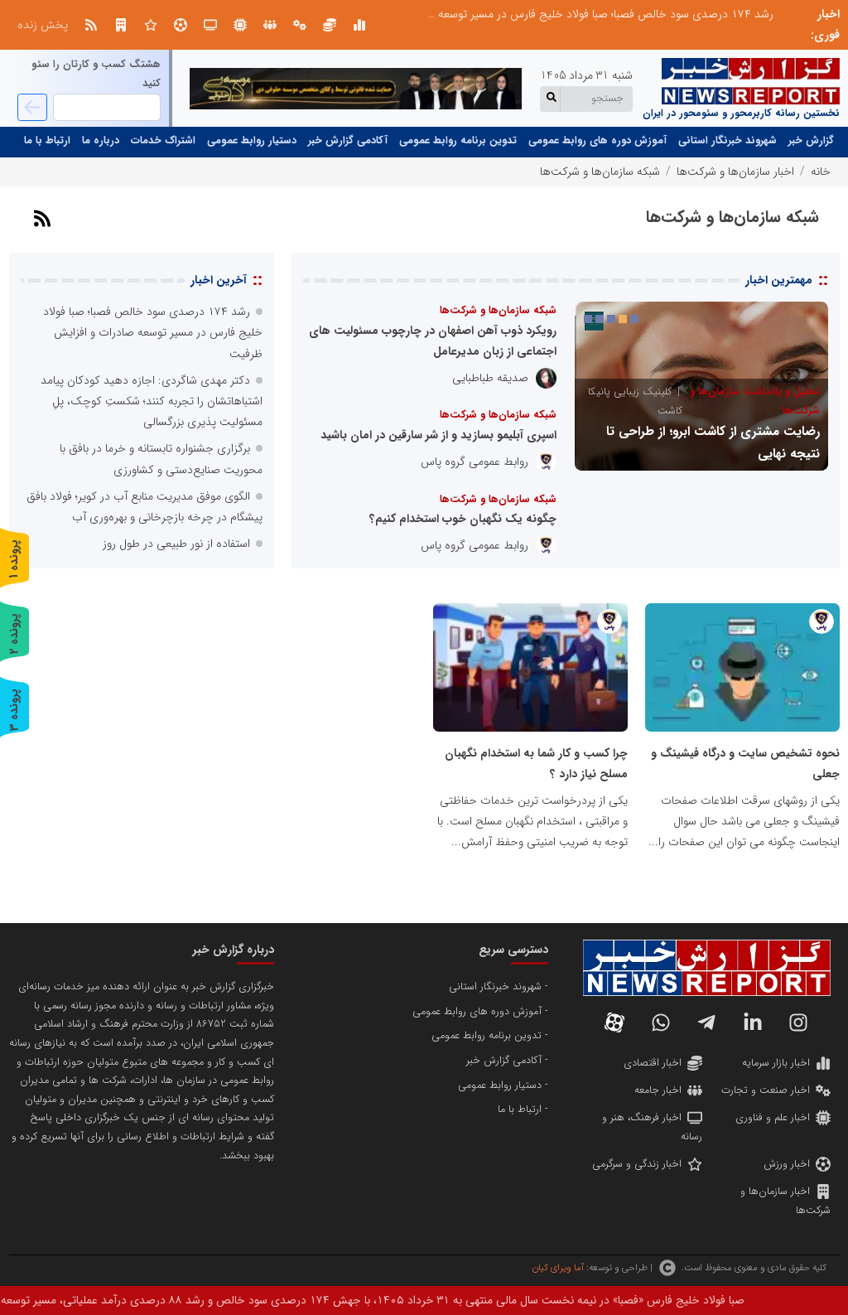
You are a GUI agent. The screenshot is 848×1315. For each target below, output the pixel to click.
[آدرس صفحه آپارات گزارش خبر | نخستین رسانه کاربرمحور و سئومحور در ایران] (614, 1022)
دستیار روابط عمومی (251, 141)
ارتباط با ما (47, 141)
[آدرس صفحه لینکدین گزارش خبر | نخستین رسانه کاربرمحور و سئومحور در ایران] (753, 1022)
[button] (634, 319)
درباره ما (100, 141)
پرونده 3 (14, 710)
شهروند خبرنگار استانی (727, 141)
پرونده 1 (14, 558)
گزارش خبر (811, 141)
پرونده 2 (14, 633)
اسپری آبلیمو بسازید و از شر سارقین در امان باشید (438, 435)
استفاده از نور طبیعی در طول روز (176, 543)
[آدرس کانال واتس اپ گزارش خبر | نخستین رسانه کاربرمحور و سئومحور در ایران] (661, 1022)
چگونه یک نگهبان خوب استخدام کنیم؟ (462, 519)
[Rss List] (91, 25)
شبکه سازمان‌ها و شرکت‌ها (498, 310)
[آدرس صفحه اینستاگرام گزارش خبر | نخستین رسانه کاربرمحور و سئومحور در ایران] (798, 1022)
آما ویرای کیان (558, 1267)
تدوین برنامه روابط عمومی (458, 141)
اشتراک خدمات (163, 141)
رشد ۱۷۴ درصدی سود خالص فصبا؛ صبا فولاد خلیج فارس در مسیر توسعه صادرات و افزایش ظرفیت (545, 14)
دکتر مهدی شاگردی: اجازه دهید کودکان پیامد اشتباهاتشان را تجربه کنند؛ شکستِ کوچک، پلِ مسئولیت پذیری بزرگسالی (152, 401)
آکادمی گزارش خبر (348, 141)
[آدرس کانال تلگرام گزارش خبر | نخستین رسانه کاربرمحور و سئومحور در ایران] (706, 1022)
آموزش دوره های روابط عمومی (597, 141)
